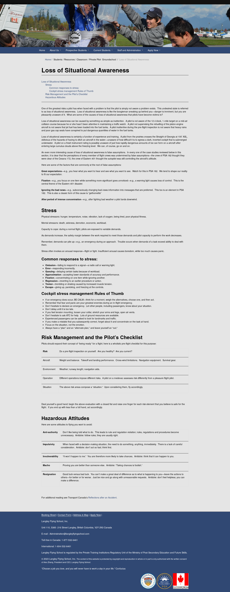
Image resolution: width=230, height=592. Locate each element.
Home (42, 50)
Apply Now (153, 50)
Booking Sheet (48, 514)
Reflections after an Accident (102, 497)
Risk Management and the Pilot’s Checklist (66, 94)
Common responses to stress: (64, 87)
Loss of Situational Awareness (56, 81)
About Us (54, 50)
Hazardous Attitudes (55, 97)
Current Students (102, 50)
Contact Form (64, 514)
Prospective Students (76, 50)
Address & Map (80, 514)
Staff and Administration (129, 50)
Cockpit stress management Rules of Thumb (71, 90)
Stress (48, 84)
